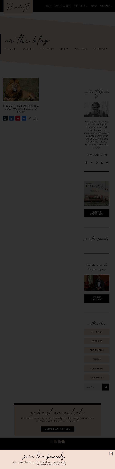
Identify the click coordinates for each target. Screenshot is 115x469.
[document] (57, 234)
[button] (111, 454)
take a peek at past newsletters (51, 464)
